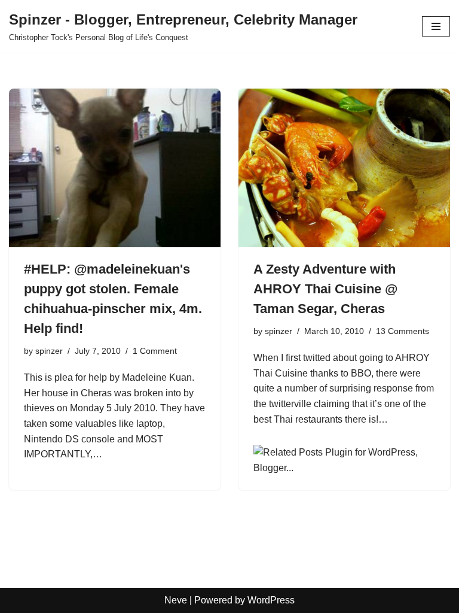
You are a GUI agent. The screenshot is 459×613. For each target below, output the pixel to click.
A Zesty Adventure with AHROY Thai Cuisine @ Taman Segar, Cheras (325, 289)
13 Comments (402, 331)
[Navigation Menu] (436, 26)
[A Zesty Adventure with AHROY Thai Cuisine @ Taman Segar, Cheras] (344, 168)
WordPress (271, 600)
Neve (175, 600)
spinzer (49, 351)
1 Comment (155, 351)
